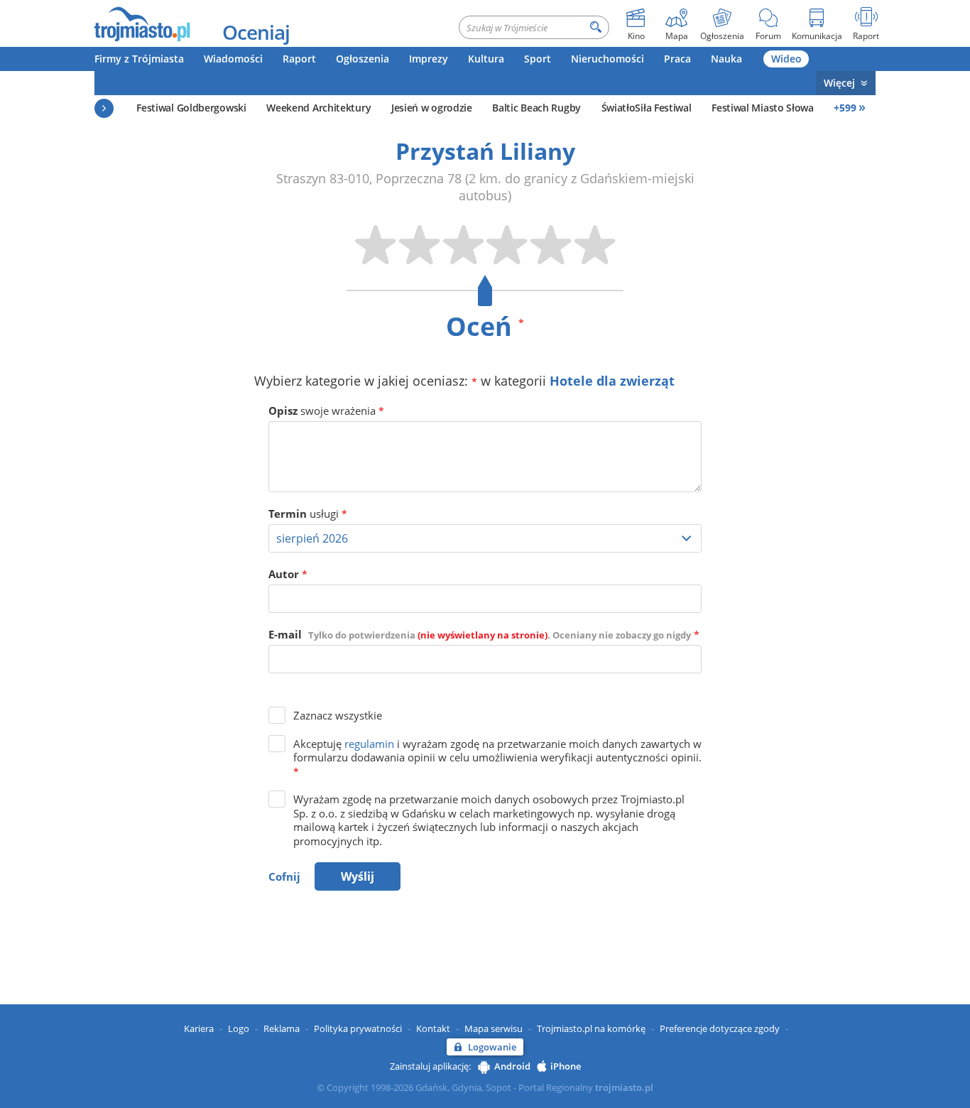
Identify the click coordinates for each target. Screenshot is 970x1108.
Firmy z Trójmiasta (139, 58)
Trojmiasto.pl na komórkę (591, 1028)
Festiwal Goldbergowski (191, 107)
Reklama (281, 1028)
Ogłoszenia (362, 58)
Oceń (485, 326)
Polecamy (104, 108)
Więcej (839, 82)
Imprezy (428, 58)
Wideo (786, 58)
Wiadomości (233, 58)
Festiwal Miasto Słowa (763, 107)
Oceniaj (256, 31)
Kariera (199, 1028)
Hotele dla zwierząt (612, 380)
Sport (537, 58)
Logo (238, 1028)
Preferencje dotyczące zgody (720, 1028)
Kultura (486, 58)
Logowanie (492, 1047)
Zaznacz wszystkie (337, 715)
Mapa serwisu (493, 1028)
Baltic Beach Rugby (536, 107)
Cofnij (284, 876)
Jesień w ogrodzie (431, 107)
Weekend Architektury (318, 107)
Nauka (726, 58)
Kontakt (433, 1028)
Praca (677, 58)
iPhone (565, 1066)
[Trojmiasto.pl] (141, 23)
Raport (299, 58)
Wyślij (357, 876)
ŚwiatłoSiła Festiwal (646, 107)
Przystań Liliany (485, 151)
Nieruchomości (607, 58)
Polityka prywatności (358, 1028)
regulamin (369, 744)
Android (512, 1066)
